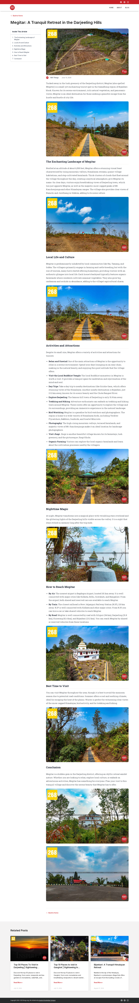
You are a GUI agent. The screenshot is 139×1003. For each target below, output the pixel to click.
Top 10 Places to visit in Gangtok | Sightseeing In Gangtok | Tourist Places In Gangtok (67, 968)
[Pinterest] (124, 2)
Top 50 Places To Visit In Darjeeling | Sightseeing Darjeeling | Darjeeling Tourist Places (28, 968)
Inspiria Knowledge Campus (47, 1000)
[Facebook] (121, 2)
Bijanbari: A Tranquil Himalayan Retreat (109, 966)
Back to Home (18, 16)
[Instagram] (128, 2)
